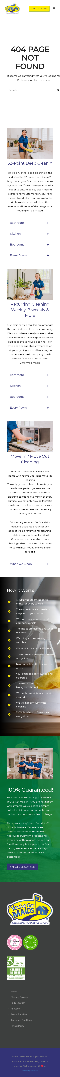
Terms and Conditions (21, 1020)
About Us (15, 1008)
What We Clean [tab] (21, 564)
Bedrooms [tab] (17, 244)
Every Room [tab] (18, 255)
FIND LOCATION (39, 9)
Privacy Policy (17, 1026)
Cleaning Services (19, 997)
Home (14, 991)
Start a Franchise (19, 1014)
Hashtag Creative (30, 1071)
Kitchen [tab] (15, 233)
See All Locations (22, 867)
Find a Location (18, 1003)
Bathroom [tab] (17, 223)
